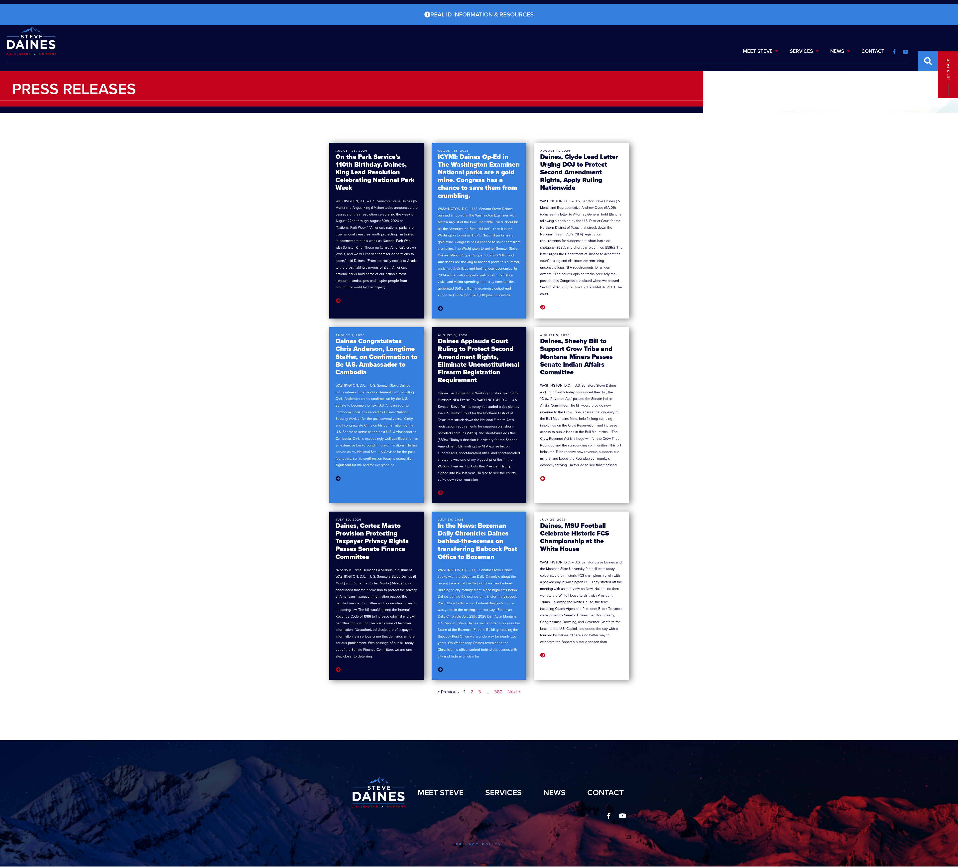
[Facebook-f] (608, 816)
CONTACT (872, 51)
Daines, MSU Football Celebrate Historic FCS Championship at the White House (574, 537)
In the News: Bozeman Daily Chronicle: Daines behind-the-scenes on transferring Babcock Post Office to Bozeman (477, 541)
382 (498, 691)
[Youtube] (622, 816)
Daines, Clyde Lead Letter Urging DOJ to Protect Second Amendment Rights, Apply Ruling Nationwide (579, 172)
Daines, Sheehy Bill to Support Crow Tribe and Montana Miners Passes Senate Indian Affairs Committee (576, 356)
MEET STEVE (758, 51)
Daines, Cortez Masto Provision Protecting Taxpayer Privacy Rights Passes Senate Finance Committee (372, 541)
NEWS (837, 51)
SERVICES (801, 51)
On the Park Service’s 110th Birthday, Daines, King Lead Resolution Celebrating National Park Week (375, 172)
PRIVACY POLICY (479, 844)
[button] (928, 61)
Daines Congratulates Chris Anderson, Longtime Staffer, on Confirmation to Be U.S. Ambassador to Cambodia (376, 356)
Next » (513, 691)
